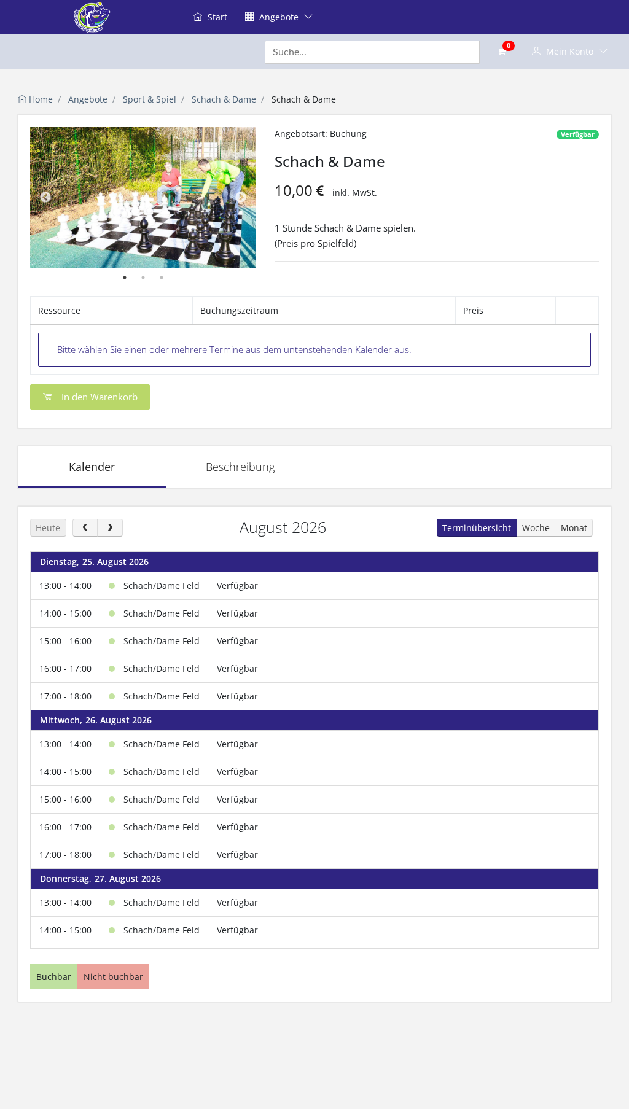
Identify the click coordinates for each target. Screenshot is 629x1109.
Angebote (279, 17)
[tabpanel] (143, 198)
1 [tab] (125, 277)
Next (241, 198)
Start (216, 17)
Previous (45, 198)
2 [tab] (143, 277)
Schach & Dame (224, 99)
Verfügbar (578, 134)
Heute (48, 528)
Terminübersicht (476, 528)
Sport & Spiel (149, 99)
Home (39, 99)
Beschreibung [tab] (240, 466)
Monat (574, 528)
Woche (536, 528)
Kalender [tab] (92, 466)
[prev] (85, 528)
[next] (109, 528)
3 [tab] (161, 277)
